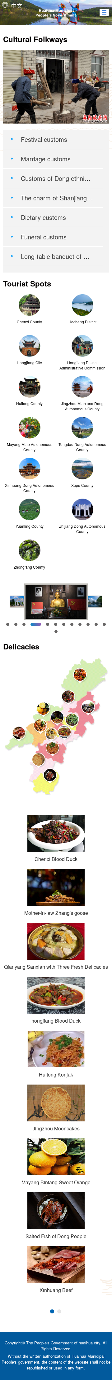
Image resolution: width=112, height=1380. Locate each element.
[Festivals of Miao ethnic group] (56, 87)
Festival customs (44, 139)
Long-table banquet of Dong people (57, 256)
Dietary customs (43, 217)
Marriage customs (46, 158)
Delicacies (21, 646)
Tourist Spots (27, 283)
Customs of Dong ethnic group (57, 178)
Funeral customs (44, 236)
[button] (104, 12)
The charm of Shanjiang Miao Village (57, 197)
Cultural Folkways (35, 39)
